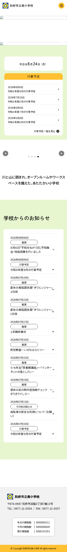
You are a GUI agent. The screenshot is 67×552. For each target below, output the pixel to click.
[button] (5, 153)
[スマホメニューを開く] (61, 5)
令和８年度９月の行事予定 (21, 91)
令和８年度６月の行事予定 (21, 122)
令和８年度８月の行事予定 (21, 101)
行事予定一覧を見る (44, 131)
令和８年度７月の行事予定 (21, 111)
